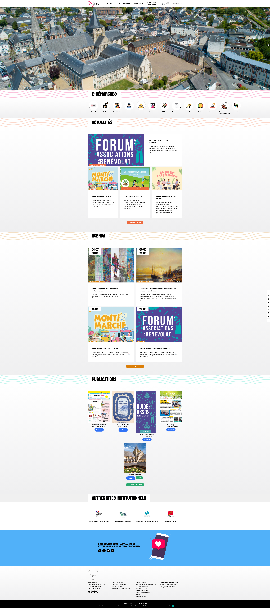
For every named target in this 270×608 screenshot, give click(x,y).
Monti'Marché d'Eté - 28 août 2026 (105, 348)
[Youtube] (268, 316)
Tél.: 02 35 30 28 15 (94, 589)
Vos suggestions (117, 587)
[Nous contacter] (268, 299)
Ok (173, 605)
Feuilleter (99, 430)
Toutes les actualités (135, 222)
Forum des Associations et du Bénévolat (160, 141)
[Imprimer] (268, 302)
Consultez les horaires (119, 585)
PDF (140, 477)
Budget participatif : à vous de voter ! (166, 197)
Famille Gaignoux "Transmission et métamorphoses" (105, 290)
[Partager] (268, 306)
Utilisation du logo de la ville (121, 589)
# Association (94, 165)
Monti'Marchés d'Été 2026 (101, 196)
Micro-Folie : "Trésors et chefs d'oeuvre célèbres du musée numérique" (158, 290)
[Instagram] (268, 313)
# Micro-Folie (141, 281)
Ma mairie (110, 3)
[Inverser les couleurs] (268, 295)
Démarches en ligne (142, 591)
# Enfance (124, 188)
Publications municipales (151, 3)
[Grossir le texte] (268, 292)
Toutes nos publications (135, 485)
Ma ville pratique (124, 3)
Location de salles (142, 587)
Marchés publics (141, 597)
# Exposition (93, 281)
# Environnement (132, 188)
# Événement (102, 165)
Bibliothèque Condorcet (168, 585)
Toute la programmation (135, 366)
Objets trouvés (141, 583)
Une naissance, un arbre (133, 196)
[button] (268, 44)
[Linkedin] (268, 320)
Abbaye (178, 281)
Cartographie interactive (144, 593)
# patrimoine (149, 281)
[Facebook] (268, 309)
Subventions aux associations (146, 585)
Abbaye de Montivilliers (167, 587)
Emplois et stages (141, 589)
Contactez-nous (117, 583)
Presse (138, 595)
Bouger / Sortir (138, 3)
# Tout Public (101, 281)
